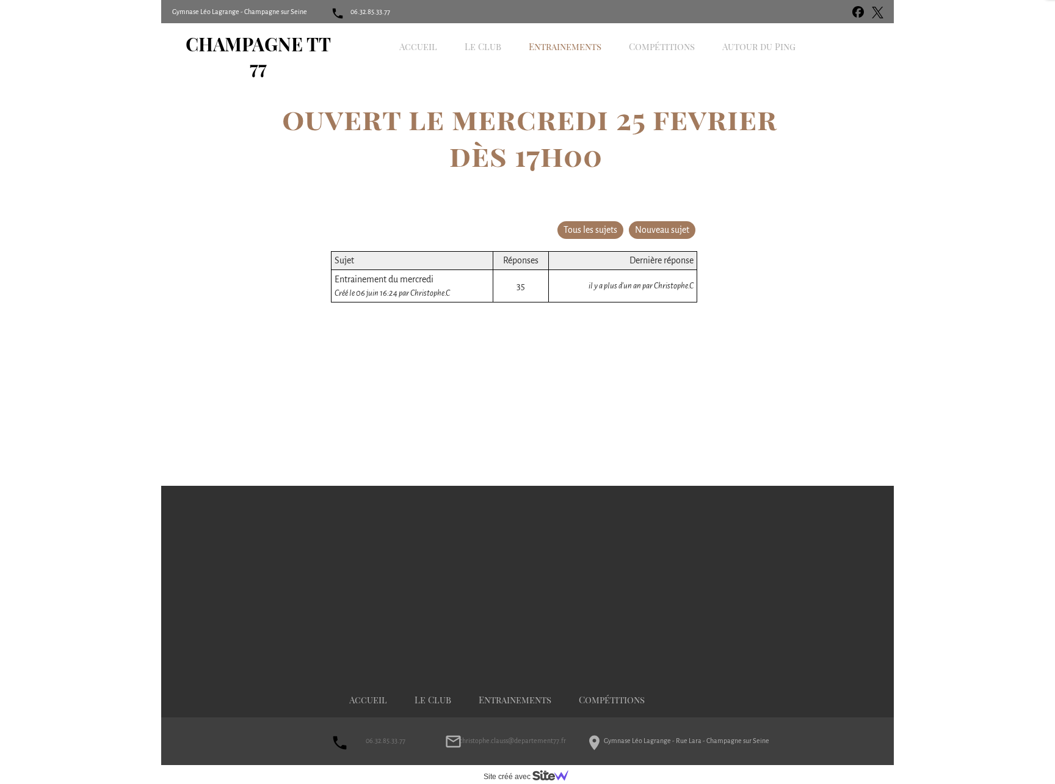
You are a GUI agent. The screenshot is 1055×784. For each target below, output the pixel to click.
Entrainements (515, 700)
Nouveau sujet (662, 230)
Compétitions (612, 700)
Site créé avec (508, 776)
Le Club (433, 700)
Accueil (368, 700)
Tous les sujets (590, 230)
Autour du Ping (759, 46)
